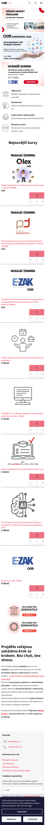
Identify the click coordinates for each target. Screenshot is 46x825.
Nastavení (22, 811)
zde (30, 805)
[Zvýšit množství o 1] (43, 201)
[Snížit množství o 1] (31, 201)
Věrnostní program (10, 760)
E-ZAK (11, 676)
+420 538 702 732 (15, 747)
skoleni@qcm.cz (14, 741)
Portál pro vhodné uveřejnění (27, 676)
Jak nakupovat (8, 763)
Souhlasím (32, 819)
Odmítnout (11, 819)
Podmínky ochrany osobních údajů (16, 770)
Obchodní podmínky (10, 767)
